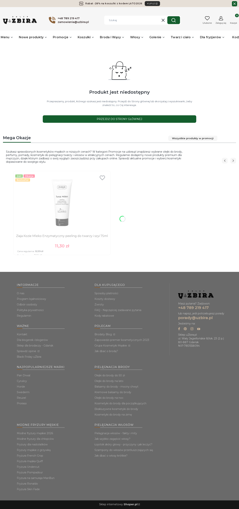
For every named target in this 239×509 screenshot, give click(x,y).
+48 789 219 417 (193, 307)
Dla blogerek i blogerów (32, 340)
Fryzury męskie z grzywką (34, 450)
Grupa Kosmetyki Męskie (111, 345)
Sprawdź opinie (27, 351)
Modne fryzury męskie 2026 (35, 433)
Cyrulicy (22, 381)
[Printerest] (185, 329)
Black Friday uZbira (29, 356)
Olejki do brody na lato (108, 381)
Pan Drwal (23, 375)
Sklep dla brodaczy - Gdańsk (35, 345)
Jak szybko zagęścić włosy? (112, 439)
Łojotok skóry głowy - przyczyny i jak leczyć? (123, 444)
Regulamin (24, 315)
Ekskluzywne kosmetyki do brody (116, 409)
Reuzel (21, 397)
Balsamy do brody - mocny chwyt (116, 386)
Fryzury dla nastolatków (32, 444)
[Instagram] (191, 329)
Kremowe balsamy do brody (112, 392)
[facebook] (179, 329)
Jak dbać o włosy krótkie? (111, 455)
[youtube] (198, 329)
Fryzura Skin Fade (28, 489)
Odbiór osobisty (27, 304)
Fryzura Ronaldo (27, 483)
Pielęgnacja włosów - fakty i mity (115, 433)
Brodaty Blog (103, 334)
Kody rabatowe (104, 315)
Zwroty (99, 304)
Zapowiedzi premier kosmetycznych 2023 (121, 340)
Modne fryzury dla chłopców (35, 439)
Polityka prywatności (30, 310)
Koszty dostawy (104, 299)
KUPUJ (151, 3)
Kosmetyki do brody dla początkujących (120, 403)
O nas (20, 293)
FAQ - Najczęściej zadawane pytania (117, 310)
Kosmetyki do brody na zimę (113, 414)
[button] (173, 20)
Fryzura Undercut (28, 467)
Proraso (22, 403)
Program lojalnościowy (31, 299)
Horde (21, 386)
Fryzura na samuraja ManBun (36, 478)
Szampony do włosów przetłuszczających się (123, 450)
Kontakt (22, 334)
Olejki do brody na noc (108, 397)
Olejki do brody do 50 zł (109, 375)
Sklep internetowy (118, 504)
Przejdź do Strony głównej (119, 119)
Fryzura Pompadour (30, 472)
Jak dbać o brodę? (106, 351)
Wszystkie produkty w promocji (193, 138)
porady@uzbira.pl (195, 318)
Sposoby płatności (106, 293)
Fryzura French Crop (30, 455)
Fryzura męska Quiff (30, 461)
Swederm (23, 392)
